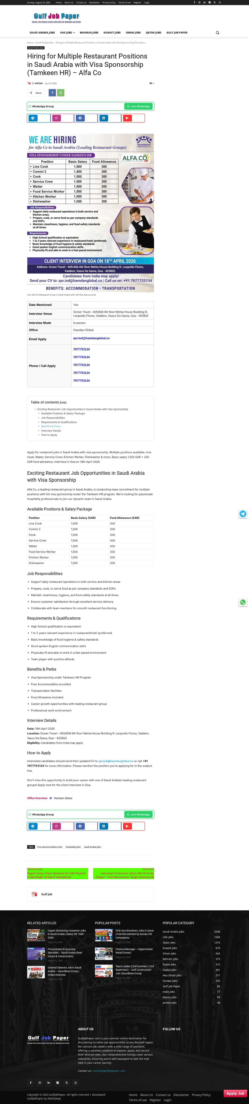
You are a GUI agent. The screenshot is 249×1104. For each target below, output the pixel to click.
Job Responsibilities (53, 417)
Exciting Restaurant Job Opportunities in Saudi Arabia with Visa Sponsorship (82, 409)
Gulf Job (39, 83)
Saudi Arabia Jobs (44, 42)
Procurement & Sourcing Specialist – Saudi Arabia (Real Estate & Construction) (65, 953)
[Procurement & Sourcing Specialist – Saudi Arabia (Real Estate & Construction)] (36, 954)
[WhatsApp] (220, 3)
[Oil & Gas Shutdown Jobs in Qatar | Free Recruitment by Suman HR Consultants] (104, 935)
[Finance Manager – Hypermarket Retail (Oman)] (104, 954)
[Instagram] (199, 3)
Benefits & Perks (51, 426)
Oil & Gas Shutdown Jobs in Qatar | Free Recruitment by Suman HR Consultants (135, 934)
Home (30, 42)
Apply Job (235, 1093)
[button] (217, 32)
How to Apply (49, 434)
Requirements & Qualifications (59, 422)
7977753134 (81, 349)
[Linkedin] (205, 3)
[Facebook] (194, 3)
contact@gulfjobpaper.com (108, 1070)
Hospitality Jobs (73, 846)
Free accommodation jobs (49, 846)
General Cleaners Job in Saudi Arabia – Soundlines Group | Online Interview (64, 971)
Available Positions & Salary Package (63, 413)
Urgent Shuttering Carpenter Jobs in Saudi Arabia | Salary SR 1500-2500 (67, 934)
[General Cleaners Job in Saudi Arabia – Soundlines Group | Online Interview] (36, 972)
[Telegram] (210, 3)
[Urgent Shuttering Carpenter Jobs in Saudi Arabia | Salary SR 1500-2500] (36, 935)
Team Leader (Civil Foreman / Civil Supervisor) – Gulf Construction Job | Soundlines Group (135, 970)
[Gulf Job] (29, 83)
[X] (215, 3)
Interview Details (51, 430)
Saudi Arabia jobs (92, 846)
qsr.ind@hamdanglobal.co (91, 338)
